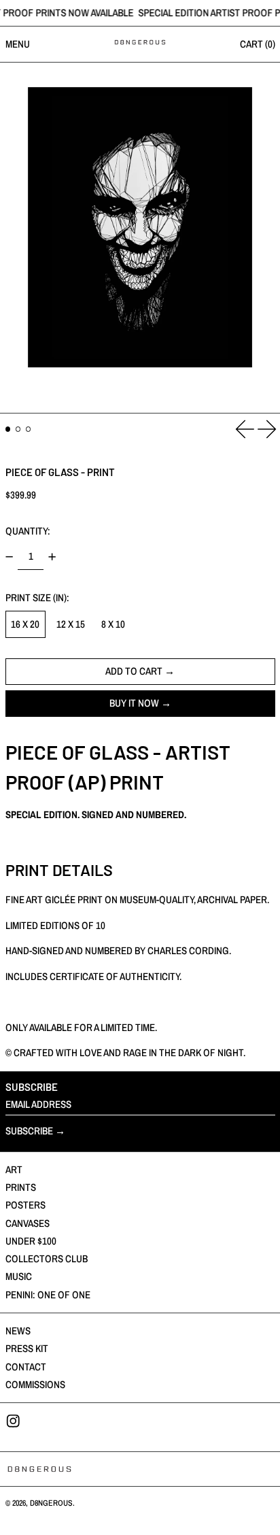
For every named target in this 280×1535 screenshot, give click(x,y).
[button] (140, 238)
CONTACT (25, 1367)
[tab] (8, 429)
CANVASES (27, 1223)
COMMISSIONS (35, 1384)
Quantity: (27, 531)
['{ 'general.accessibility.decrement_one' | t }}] (9, 557)
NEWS (18, 1330)
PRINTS (20, 1187)
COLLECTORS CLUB (46, 1258)
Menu (17, 44)
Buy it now (134, 703)
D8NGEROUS (51, 1503)
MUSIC (18, 1276)
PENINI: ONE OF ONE (47, 1294)
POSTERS (25, 1205)
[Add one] (52, 557)
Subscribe (29, 1131)
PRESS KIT (26, 1348)
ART (13, 1169)
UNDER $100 (30, 1241)
